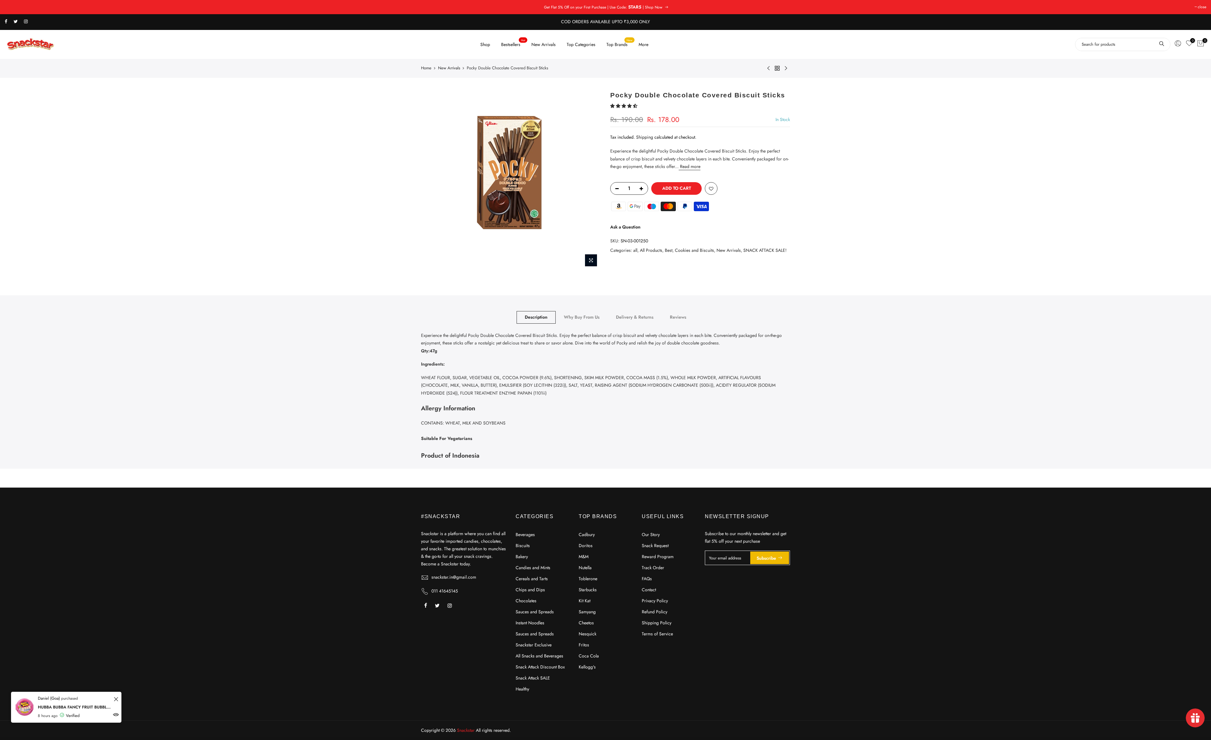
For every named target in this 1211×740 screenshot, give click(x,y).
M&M (583, 556)
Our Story (651, 534)
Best (668, 250)
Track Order (653, 567)
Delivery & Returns (634, 317)
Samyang (587, 612)
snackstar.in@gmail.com (453, 577)
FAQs (647, 578)
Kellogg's (587, 667)
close (1202, 7)
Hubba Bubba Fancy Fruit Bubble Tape (75, 707)
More (643, 44)
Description (536, 317)
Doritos (586, 545)
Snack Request (655, 545)
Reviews (678, 317)
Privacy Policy (655, 601)
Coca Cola (589, 656)
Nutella (585, 567)
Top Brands (619, 43)
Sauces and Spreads (535, 612)
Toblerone (588, 578)
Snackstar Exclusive (534, 645)
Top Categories (581, 44)
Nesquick (587, 634)
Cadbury (587, 534)
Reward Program (658, 556)
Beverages (525, 534)
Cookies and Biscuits (694, 250)
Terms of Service (657, 634)
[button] (624, 106)
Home (426, 68)
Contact (649, 590)
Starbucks (588, 590)
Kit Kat (584, 601)
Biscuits (523, 545)
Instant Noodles (530, 623)
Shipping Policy (656, 623)
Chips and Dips (530, 590)
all (635, 250)
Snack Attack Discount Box (540, 667)
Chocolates (526, 601)
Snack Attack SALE (533, 678)
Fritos (584, 645)
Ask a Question (625, 227)
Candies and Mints (533, 567)
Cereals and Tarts (532, 578)
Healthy (522, 689)
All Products (651, 250)
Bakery (522, 556)
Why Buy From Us (582, 317)
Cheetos (586, 623)
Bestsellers (513, 43)
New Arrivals (543, 44)
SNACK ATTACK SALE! (765, 250)
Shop (485, 44)
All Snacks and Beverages (539, 656)
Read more (689, 166)
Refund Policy (654, 612)
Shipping (644, 137)
